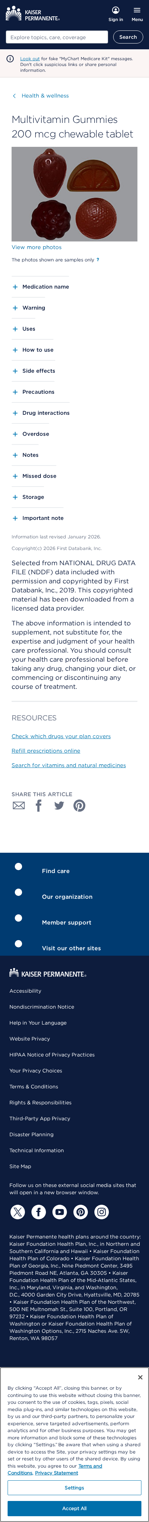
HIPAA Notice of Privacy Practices (52, 1055)
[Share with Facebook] (39, 805)
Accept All (74, 1508)
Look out (30, 58)
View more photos (36, 247)
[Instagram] (100, 1212)
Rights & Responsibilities (40, 1102)
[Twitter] (16, 1212)
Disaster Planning (31, 1134)
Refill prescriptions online (46, 751)
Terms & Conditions (33, 1086)
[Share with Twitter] (59, 805)
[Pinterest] (79, 1212)
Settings (74, 1487)
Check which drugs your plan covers (61, 736)
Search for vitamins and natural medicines (69, 765)
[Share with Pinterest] (79, 805)
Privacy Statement (56, 1473)
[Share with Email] (19, 805)
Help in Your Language (38, 1023)
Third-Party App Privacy (39, 1118)
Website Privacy (29, 1039)
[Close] (140, 1377)
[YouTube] (58, 1212)
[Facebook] (37, 1212)
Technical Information (36, 1150)
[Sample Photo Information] (98, 259)
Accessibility (25, 991)
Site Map (20, 1166)
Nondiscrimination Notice (41, 1007)
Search (128, 37)
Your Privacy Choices (35, 1071)
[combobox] (57, 37)
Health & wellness (45, 95)
